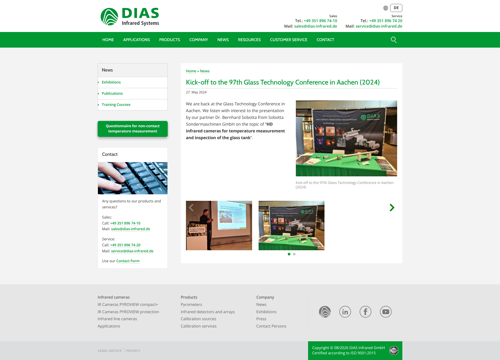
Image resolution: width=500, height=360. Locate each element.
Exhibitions (111, 82)
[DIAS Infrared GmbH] (129, 18)
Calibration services (199, 326)
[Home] (324, 312)
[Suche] (393, 39)
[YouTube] (385, 312)
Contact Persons (271, 326)
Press (261, 319)
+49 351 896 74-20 (125, 245)
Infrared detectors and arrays (208, 311)
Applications (136, 39)
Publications (112, 93)
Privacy (133, 350)
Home (108, 39)
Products (169, 39)
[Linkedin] (345, 312)
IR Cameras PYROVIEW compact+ (128, 304)
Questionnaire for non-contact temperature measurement (133, 129)
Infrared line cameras (117, 319)
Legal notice (110, 350)
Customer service (288, 39)
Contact (325, 39)
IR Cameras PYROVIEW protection (128, 311)
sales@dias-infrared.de (315, 26)
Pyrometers (191, 304)
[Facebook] (365, 312)
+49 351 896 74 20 (385, 20)
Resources (249, 39)
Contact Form (128, 261)
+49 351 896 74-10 (320, 20)
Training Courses (116, 104)
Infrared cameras (114, 297)
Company (198, 39)
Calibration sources (198, 319)
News (223, 39)
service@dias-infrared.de (379, 26)
